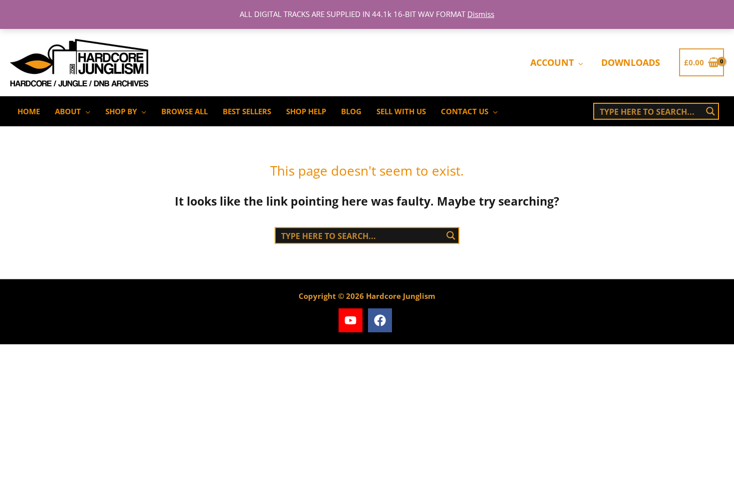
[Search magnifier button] (710, 111)
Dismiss (480, 14)
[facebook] (381, 320)
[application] (578, 62)
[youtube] (352, 320)
